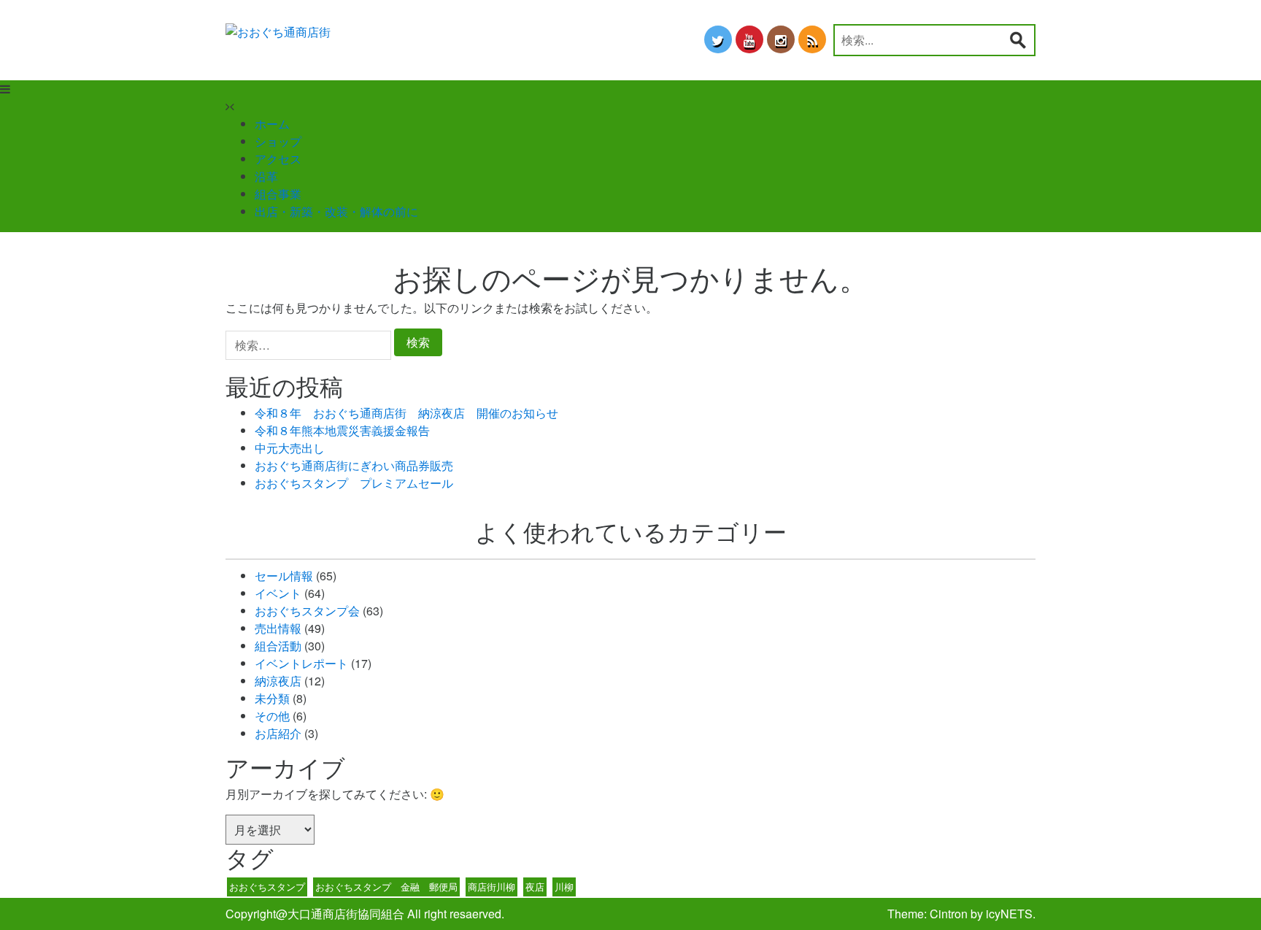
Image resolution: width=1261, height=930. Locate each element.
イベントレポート (301, 663)
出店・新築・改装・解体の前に (336, 211)
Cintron (949, 913)
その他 (272, 715)
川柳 (564, 887)
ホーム (272, 123)
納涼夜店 (278, 680)
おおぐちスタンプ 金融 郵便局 (386, 887)
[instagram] (781, 39)
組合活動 (278, 645)
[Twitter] (718, 39)
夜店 (534, 887)
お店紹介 (278, 733)
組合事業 (278, 193)
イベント (278, 593)
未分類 (272, 698)
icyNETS (1009, 913)
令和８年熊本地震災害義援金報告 (342, 430)
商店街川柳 (491, 887)
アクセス (278, 158)
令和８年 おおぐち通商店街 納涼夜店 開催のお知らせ (406, 412)
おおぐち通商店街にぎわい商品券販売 (354, 465)
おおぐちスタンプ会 (307, 610)
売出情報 (278, 628)
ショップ (278, 141)
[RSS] (812, 39)
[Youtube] (749, 39)
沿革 (266, 176)
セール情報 (284, 575)
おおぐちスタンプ (267, 887)
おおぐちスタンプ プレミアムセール (354, 482)
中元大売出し (290, 447)
